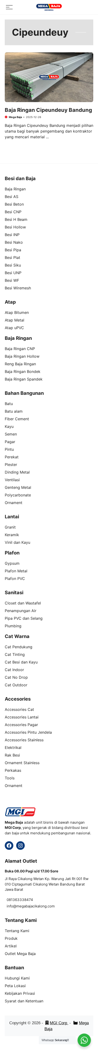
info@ (11, 906)
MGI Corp (59, 1023)
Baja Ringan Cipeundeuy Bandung (48, 110)
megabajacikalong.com (35, 906)
